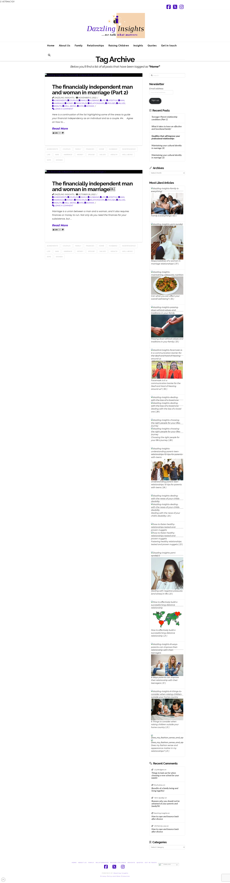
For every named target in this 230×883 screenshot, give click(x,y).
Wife (81, 106)
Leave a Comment (63, 109)
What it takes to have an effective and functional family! (167, 128)
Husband (94, 100)
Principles (81, 103)
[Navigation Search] (49, 56)
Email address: (156, 89)
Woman (90, 106)
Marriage (59, 103)
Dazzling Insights (121, 873)
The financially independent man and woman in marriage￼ (92, 186)
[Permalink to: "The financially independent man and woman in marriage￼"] (93, 171)
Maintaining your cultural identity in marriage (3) (167, 156)
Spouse (91, 154)
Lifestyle (113, 100)
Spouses (111, 103)
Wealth (58, 106)
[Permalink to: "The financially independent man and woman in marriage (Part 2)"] (93, 75)
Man (122, 100)
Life (103, 100)
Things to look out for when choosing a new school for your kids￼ (165, 775)
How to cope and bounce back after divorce (165, 818)
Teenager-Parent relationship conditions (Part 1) (164, 118)
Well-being (70, 106)
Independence (129, 149)
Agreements (60, 100)
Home (101, 149)
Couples (73, 100)
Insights (131, 862)
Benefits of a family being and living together (165, 789)
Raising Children (118, 862)
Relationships (96, 103)
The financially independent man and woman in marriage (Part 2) (92, 90)
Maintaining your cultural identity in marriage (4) (167, 147)
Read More (60, 128)
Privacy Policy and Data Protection (115, 876)
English (167, 864)
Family (83, 100)
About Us (82, 862)
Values (121, 103)
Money (69, 103)
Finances (90, 149)
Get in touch (151, 862)
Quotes (140, 862)
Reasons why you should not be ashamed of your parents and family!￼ (166, 803)
